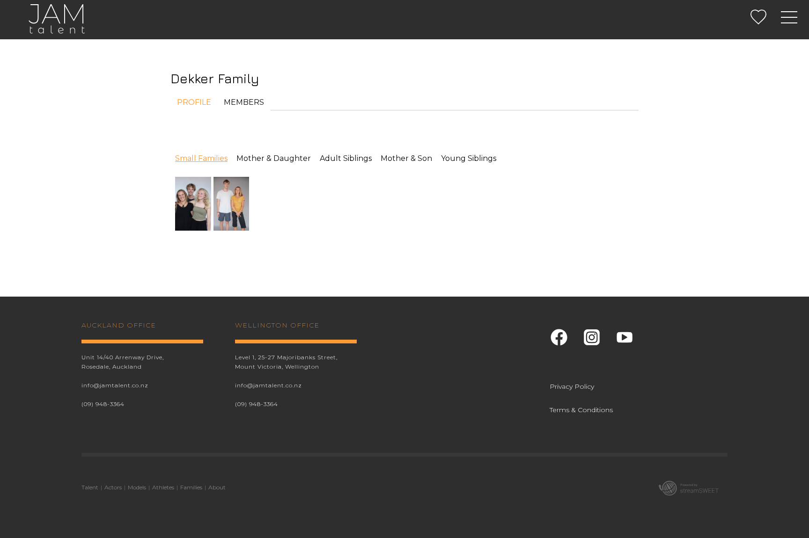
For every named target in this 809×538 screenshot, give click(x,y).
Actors (113, 487)
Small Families (201, 158)
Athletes (163, 487)
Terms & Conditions (581, 410)
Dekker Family (214, 78)
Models (137, 487)
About (217, 487)
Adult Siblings (346, 158)
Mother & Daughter (273, 158)
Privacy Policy (572, 386)
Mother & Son (406, 158)
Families (191, 487)
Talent (89, 487)
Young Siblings (468, 158)
